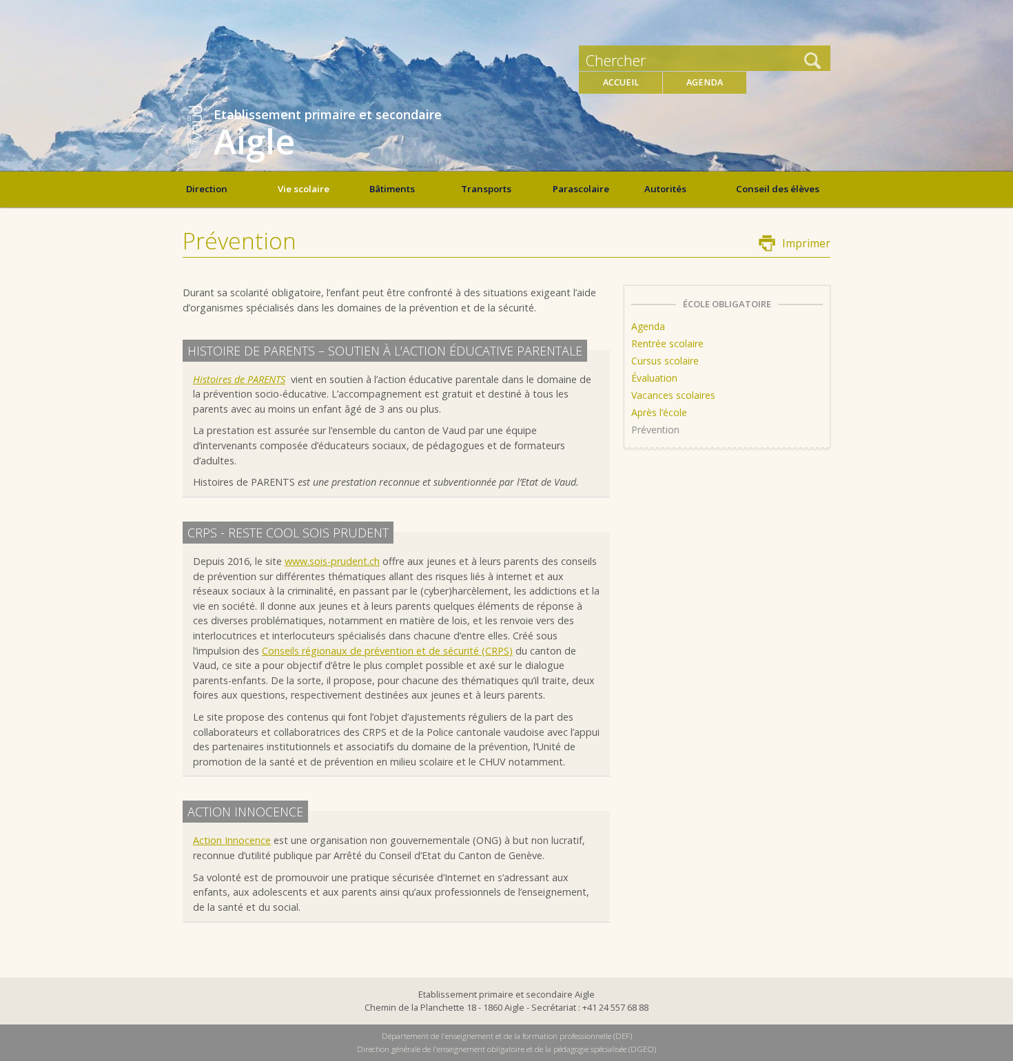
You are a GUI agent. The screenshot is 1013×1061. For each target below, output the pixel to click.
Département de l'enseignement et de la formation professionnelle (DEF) (507, 1036)
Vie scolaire (303, 189)
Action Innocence (232, 840)
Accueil (621, 82)
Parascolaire (581, 189)
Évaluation (654, 377)
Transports (486, 189)
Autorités (665, 189)
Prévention (655, 429)
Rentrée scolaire (667, 343)
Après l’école (659, 412)
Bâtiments (392, 189)
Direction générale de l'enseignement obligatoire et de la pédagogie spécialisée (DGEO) (506, 1049)
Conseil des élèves (777, 189)
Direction (206, 189)
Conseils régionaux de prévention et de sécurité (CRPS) (387, 650)
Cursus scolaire (665, 360)
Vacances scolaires (673, 395)
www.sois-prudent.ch (332, 561)
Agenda (704, 82)
